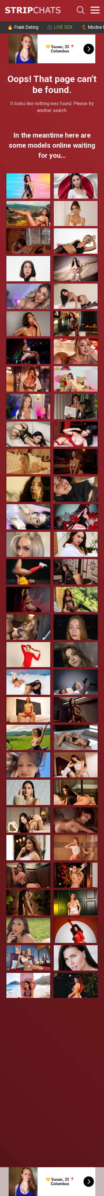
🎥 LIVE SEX (60, 27)
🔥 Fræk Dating (22, 27)
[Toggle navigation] (95, 10)
